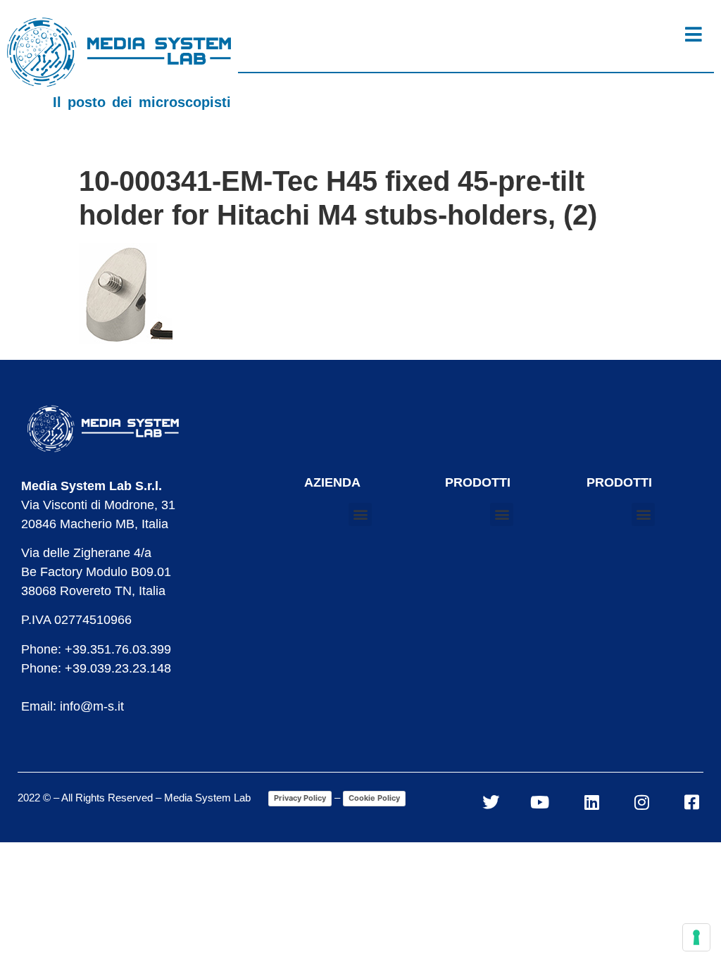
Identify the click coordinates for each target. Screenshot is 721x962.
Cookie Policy (374, 798)
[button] (360, 514)
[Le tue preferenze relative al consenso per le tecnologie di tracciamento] (696, 937)
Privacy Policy (300, 798)
